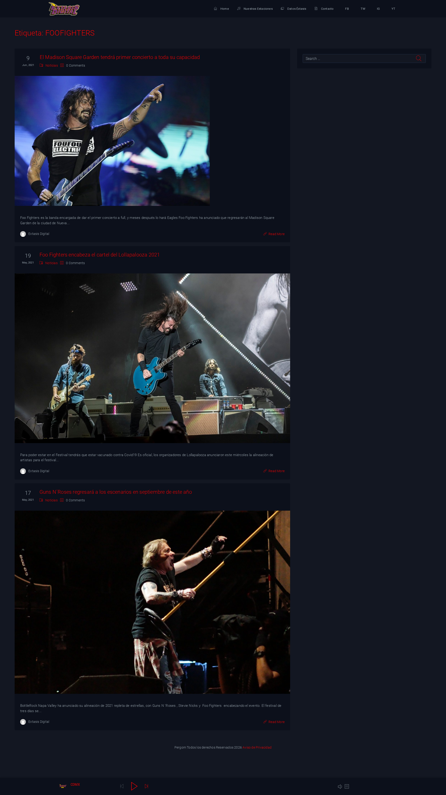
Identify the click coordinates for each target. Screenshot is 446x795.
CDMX (75, 784)
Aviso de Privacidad (257, 747)
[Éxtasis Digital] (64, 9)
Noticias (52, 65)
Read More (277, 234)
